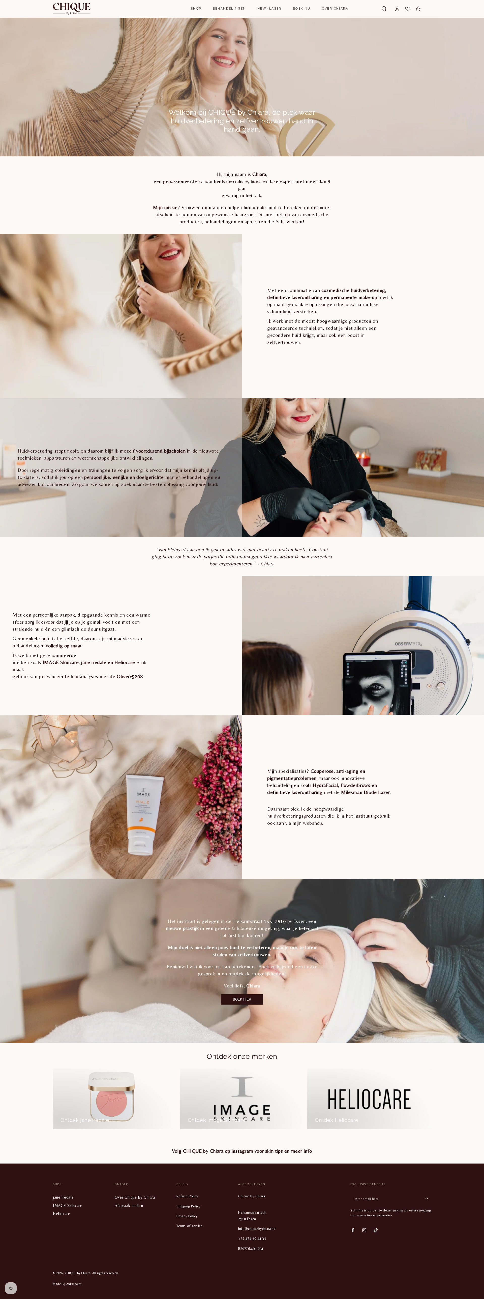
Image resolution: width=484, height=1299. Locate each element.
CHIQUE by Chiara (77, 1273)
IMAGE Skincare (67, 1205)
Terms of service (189, 1226)
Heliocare (61, 1213)
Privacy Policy (186, 1216)
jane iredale (63, 1197)
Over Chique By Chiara (135, 1197)
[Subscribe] (428, 1198)
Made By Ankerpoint (67, 1284)
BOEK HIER (242, 999)
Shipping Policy (188, 1206)
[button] (383, 8)
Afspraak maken (129, 1205)
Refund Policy (187, 1196)
